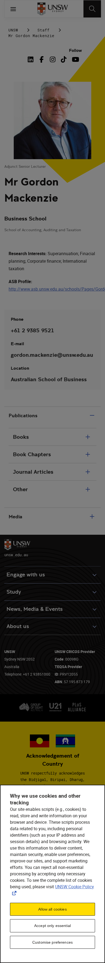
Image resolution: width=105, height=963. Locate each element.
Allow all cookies (52, 909)
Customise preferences (52, 942)
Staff (43, 30)
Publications (23, 415)
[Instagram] (53, 59)
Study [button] (13, 592)
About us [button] (17, 626)
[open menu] (13, 8)
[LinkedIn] (32, 59)
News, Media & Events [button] (34, 609)
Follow (75, 50)
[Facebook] (42, 59)
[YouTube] (75, 59)
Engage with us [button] (25, 575)
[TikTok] (64, 59)
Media (15, 516)
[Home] (52, 8)
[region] (52, 874)
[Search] (92, 8)
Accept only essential (52, 925)
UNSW (13, 30)
